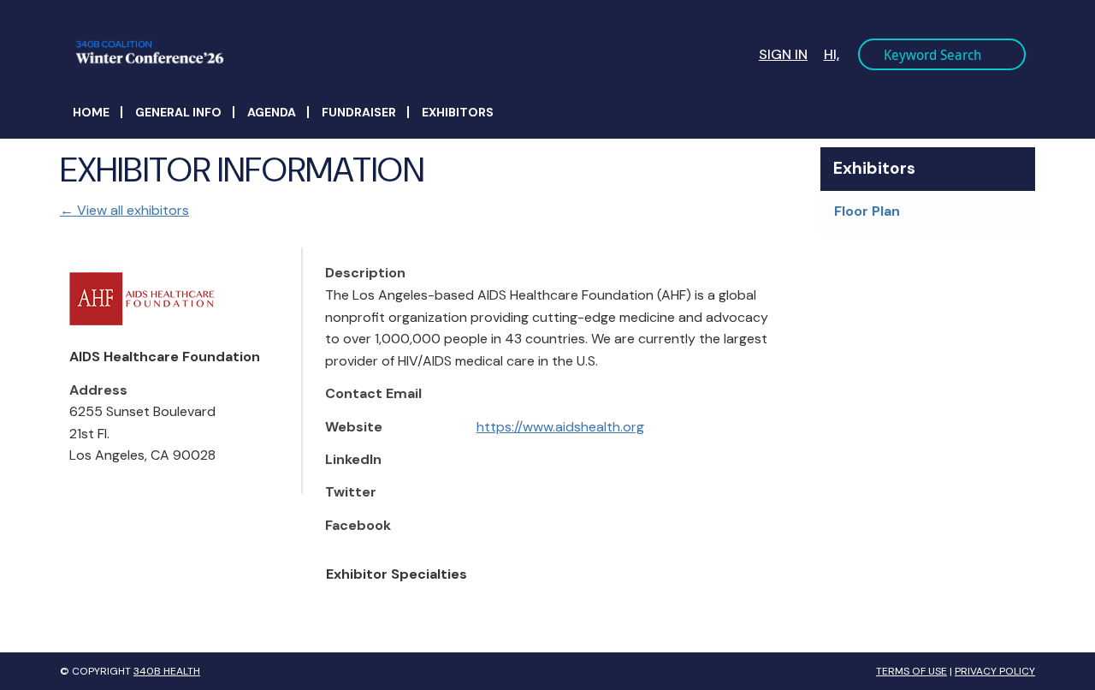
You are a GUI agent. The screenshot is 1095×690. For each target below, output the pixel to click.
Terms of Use (911, 671)
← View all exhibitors (124, 210)
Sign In (783, 54)
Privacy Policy (995, 671)
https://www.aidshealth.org (560, 427)
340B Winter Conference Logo (317, 52)
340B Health (166, 671)
